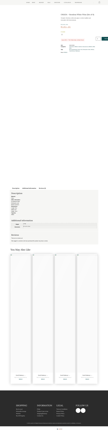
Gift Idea (92, 49)
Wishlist (18, 413)
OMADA (76, 46)
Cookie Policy (60, 416)
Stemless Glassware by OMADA (85, 46)
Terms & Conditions (61, 409)
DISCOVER (57, 2)
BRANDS (41, 2)
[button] (34, 2)
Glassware (71, 46)
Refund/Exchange (21, 411)
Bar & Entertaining (73, 49)
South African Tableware (74, 51)
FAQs (38, 409)
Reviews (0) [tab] (42, 188)
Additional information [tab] (29, 188)
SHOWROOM (78, 2)
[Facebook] (78, 410)
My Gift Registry (20, 416)
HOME (28, 2)
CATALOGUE (67, 2)
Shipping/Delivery (42, 413)
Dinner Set (80, 49)
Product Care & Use (42, 411)
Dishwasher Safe (86, 49)
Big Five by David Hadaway (20, 377)
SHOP (33, 2)
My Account (19, 409)
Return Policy (60, 411)
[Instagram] (83, 410)
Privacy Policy (60, 413)
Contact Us (40, 416)
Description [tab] (15, 188)
